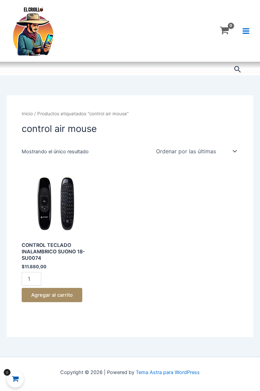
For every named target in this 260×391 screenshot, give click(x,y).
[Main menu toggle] (246, 30)
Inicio (27, 113)
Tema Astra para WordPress (168, 372)
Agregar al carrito (52, 295)
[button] (237, 69)
